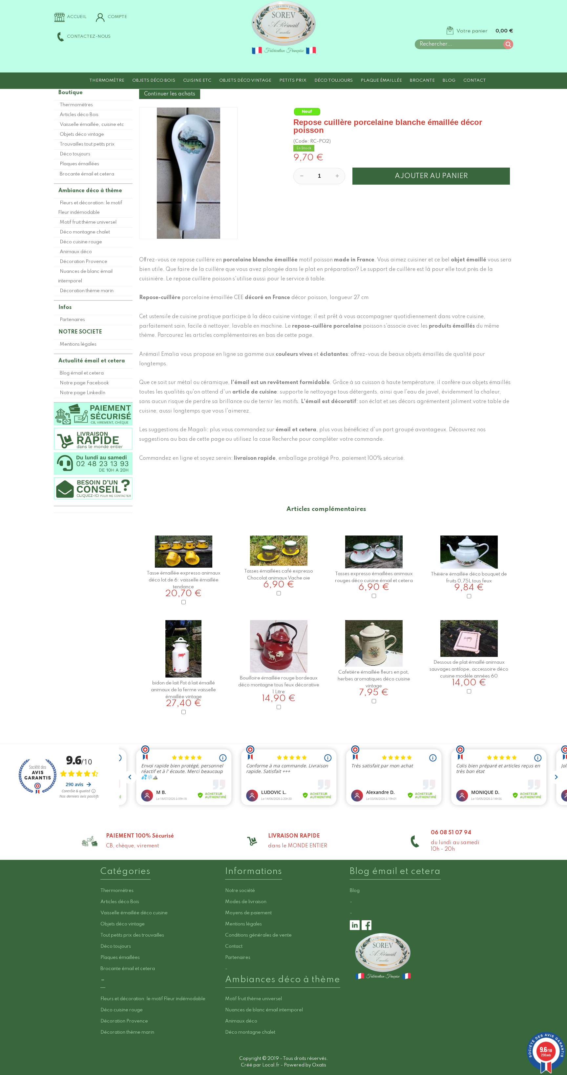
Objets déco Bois (153, 80)
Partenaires (72, 319)
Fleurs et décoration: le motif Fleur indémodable (90, 208)
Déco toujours (333, 80)
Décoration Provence (83, 261)
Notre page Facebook (84, 383)
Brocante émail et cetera (87, 174)
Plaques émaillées (79, 164)
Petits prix (292, 80)
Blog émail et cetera (82, 373)
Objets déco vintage (245, 80)
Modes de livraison (245, 902)
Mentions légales (78, 344)
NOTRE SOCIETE (80, 332)
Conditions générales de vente (258, 935)
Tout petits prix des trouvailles (132, 935)
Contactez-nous (89, 36)
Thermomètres (76, 105)
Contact (474, 80)
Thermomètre (106, 80)
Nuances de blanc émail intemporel (85, 276)
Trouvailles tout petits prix (87, 144)
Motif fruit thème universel (88, 222)
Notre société (240, 890)
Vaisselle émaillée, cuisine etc (92, 124)
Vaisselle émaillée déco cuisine (134, 913)
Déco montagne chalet (85, 232)
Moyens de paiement (248, 913)
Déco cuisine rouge (81, 242)
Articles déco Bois (79, 114)
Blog (449, 80)
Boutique (70, 92)
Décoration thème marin (87, 291)
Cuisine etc (197, 80)
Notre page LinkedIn (82, 393)
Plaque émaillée (381, 80)
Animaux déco (76, 252)
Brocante (422, 80)
